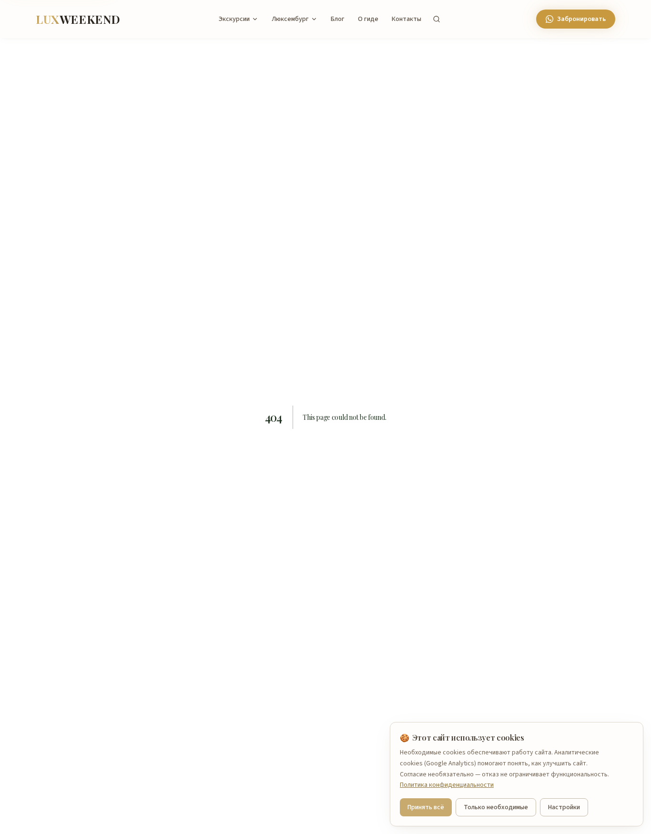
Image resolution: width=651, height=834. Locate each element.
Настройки (564, 807)
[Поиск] (436, 19)
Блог (338, 19)
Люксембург (290, 19)
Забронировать (581, 19)
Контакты (406, 19)
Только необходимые (496, 807)
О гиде (368, 19)
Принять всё (425, 807)
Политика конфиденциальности (447, 785)
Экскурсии (234, 19)
